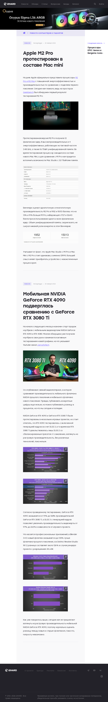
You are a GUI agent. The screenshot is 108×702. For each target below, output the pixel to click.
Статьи (45, 4)
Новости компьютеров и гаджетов (46, 33)
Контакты (73, 671)
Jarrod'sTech (43, 345)
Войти (101, 4)
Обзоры (35, 4)
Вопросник (55, 4)
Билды (66, 4)
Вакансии (61, 671)
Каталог (75, 4)
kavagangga (37, 43)
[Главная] (24, 33)
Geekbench (28, 92)
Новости (24, 4)
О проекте (29, 671)
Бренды (40, 671)
